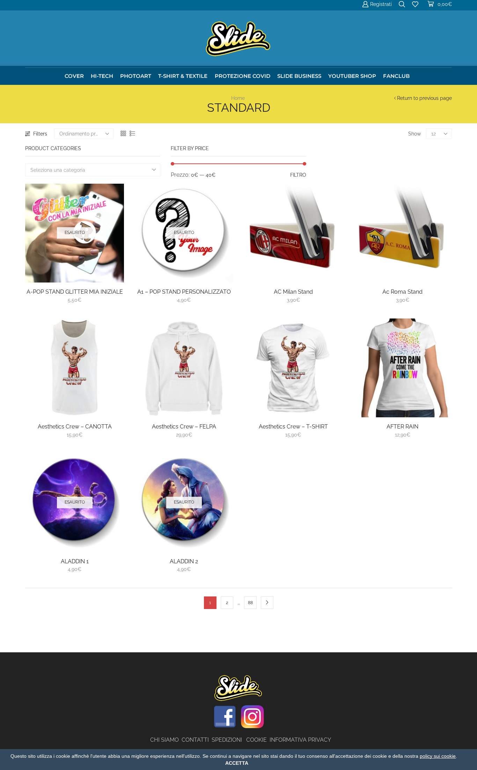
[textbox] (88, 170)
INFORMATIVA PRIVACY (300, 739)
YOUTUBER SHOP (352, 76)
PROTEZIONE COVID (242, 76)
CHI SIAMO (166, 739)
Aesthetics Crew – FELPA (184, 426)
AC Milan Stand (293, 291)
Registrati (381, 4)
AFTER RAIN (402, 426)
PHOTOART (135, 76)
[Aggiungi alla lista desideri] (111, 267)
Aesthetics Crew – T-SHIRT (293, 426)
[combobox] (92, 169)
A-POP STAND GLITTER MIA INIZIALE (75, 291)
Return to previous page (424, 98)
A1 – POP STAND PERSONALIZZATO (184, 291)
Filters (40, 134)
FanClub (396, 76)
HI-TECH (102, 76)
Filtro (298, 175)
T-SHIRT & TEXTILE (182, 76)
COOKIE (256, 739)
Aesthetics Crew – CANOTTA (75, 426)
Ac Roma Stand (402, 291)
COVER (74, 76)
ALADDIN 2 (184, 561)
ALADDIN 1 (75, 561)
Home (238, 98)
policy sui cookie (438, 756)
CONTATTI (197, 739)
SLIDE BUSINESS (299, 76)
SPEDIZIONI (229, 739)
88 (250, 602)
